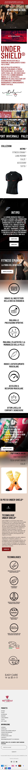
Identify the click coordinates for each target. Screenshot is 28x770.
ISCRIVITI (14, 751)
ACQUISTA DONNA (14, 239)
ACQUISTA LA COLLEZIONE (7, 271)
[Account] (23, 6)
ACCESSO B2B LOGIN (6, 735)
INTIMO (3, 711)
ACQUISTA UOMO (14, 244)
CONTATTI (3, 737)
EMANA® (3, 716)
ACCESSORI (4, 714)
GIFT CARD (3, 721)
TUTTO (3, 719)
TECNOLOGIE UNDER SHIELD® (8, 730)
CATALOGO (4, 729)
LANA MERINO (4, 717)
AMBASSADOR (4, 734)
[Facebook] (11, 762)
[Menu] (1, 6)
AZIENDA (3, 727)
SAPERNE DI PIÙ (6, 549)
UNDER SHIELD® (7, 755)
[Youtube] (16, 762)
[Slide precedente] (1, 14)
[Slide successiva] (26, 14)
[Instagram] (14, 762)
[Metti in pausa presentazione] (10, 27)
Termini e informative (14, 758)
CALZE (2, 712)
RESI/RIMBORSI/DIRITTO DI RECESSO (10, 739)
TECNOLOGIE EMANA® (6, 732)
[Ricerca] (4, 6)
